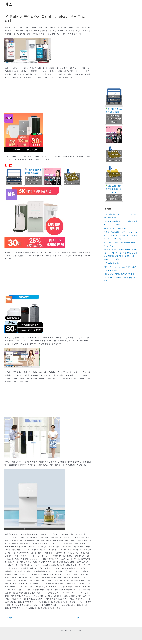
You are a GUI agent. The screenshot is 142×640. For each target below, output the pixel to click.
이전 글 (11, 618)
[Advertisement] (47, 97)
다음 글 (80, 618)
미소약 (10, 4)
